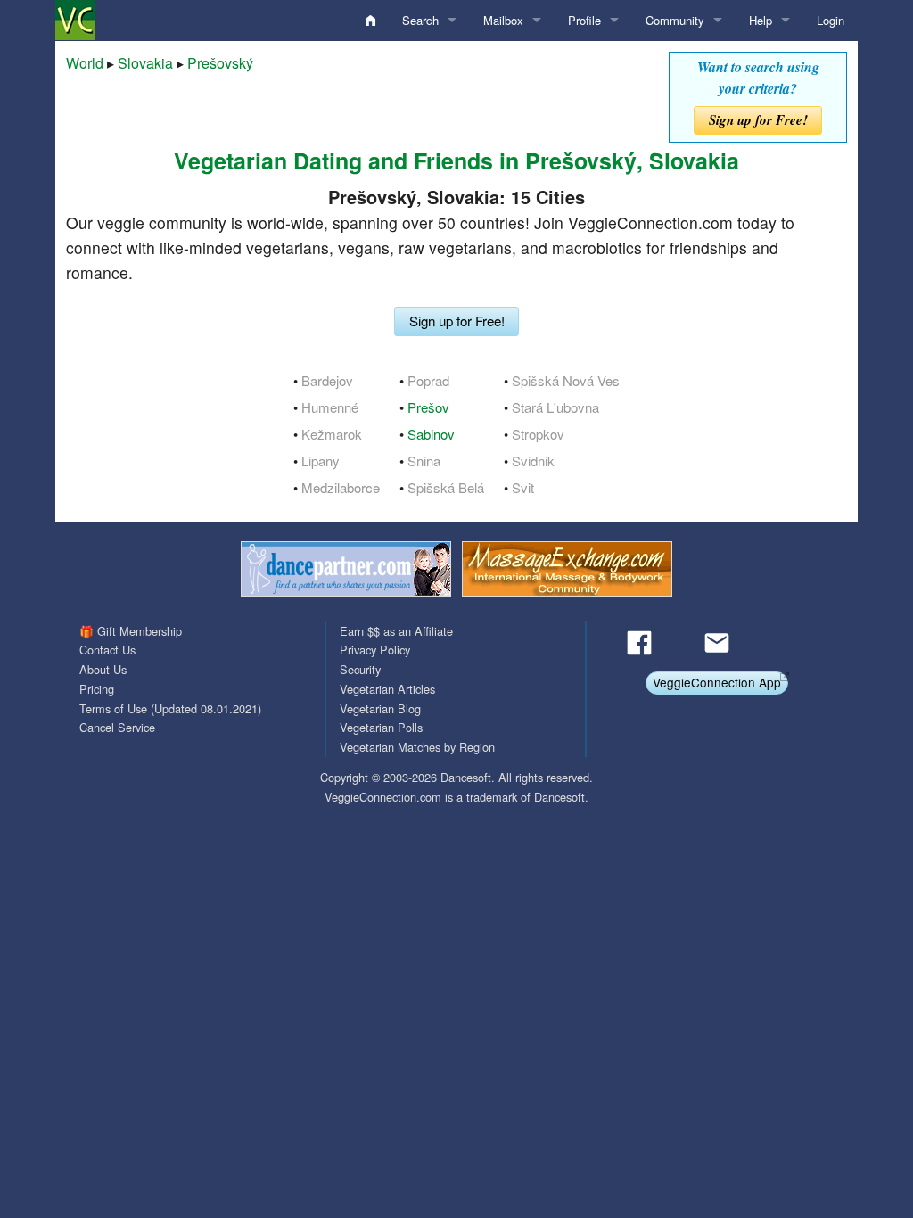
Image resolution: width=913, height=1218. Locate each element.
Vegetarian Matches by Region (417, 746)
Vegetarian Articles (387, 688)
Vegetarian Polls (381, 727)
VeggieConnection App (717, 682)
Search (420, 20)
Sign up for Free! (758, 120)
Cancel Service (117, 727)
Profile (584, 20)
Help (760, 20)
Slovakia (145, 63)
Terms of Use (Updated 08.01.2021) (170, 708)
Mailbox (503, 20)
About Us (103, 669)
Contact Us (107, 649)
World (84, 63)
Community (675, 20)
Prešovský (220, 63)
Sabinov (431, 433)
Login (830, 20)
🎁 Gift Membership (130, 630)
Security (360, 669)
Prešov (428, 407)
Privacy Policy (375, 649)
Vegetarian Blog (380, 708)
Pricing (96, 688)
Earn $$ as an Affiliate (396, 630)
